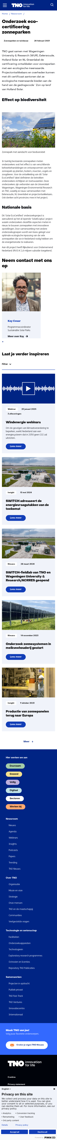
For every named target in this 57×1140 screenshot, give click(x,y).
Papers (12, 856)
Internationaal (16, 1014)
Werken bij (15, 807)
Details (5, 1125)
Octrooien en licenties (19, 962)
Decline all (42, 1132)
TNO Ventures (15, 1002)
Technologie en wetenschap (21, 931)
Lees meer (17, 447)
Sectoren (15, 799)
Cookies (12, 1077)
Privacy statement (16, 1084)
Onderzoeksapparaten (20, 943)
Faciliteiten (14, 937)
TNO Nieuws (14, 868)
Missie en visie (16, 890)
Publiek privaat (16, 989)
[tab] (2, 341)
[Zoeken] (52, 5)
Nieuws (12, 825)
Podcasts (13, 850)
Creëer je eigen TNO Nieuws (30, 1045)
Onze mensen (15, 903)
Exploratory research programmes (25, 955)
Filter (5, 364)
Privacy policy (21, 1125)
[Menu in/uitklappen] (5, 5)
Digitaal (14, 790)
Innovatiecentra (16, 1008)
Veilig (13, 782)
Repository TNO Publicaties (22, 968)
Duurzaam (15, 766)
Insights (13, 844)
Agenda (12, 831)
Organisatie (14, 884)
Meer (26, 742)
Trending (13, 862)
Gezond (14, 774)
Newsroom (12, 819)
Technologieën (16, 949)
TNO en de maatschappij (21, 909)
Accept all (14, 1132)
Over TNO (11, 878)
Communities (15, 915)
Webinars (13, 837)
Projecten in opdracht (19, 983)
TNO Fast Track (16, 996)
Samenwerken (14, 977)
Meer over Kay (16, 336)
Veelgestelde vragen (19, 921)
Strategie (13, 896)
